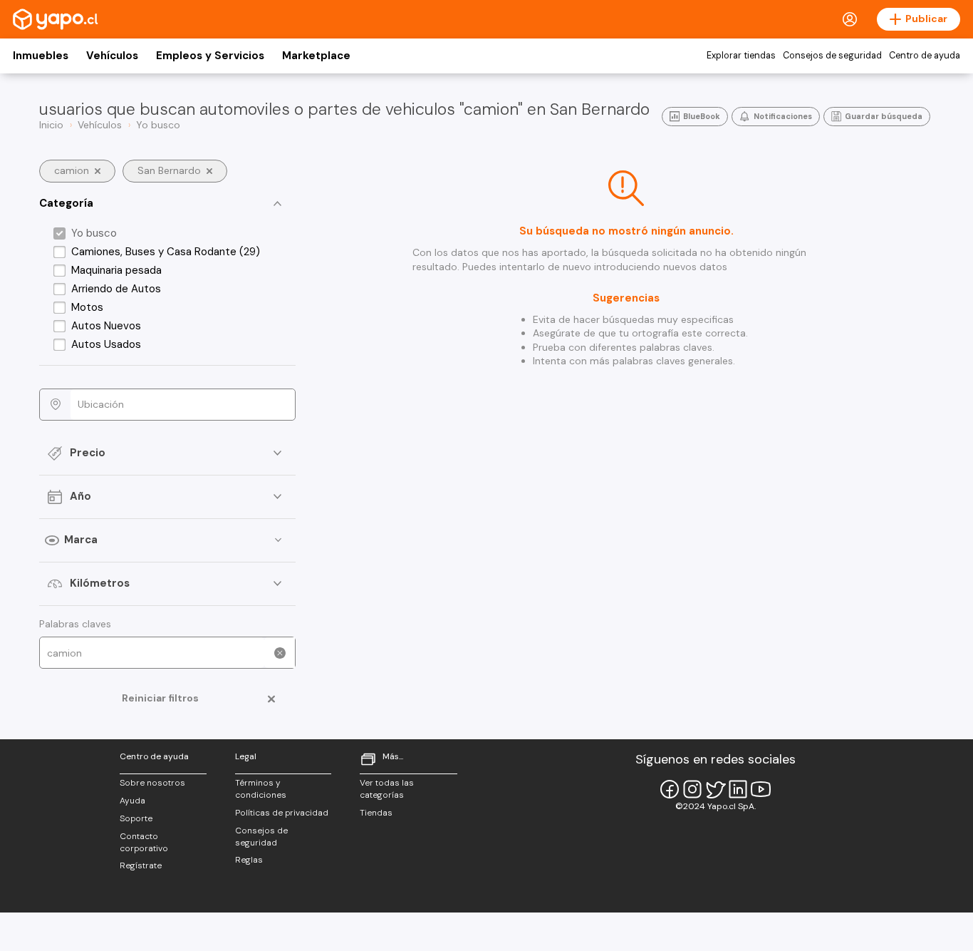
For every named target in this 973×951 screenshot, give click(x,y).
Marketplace (316, 55)
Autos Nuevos (106, 326)
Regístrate (141, 865)
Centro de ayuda (924, 55)
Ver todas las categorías (387, 789)
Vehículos (112, 55)
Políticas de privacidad (281, 812)
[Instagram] (692, 789)
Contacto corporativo (144, 842)
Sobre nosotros (152, 782)
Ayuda (132, 800)
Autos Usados (106, 344)
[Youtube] (760, 789)
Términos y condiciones (260, 789)
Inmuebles (40, 55)
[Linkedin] (738, 789)
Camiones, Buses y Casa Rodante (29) (165, 252)
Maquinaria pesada (116, 270)
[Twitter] (715, 789)
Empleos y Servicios (210, 55)
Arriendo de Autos (116, 289)
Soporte (136, 818)
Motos (87, 307)
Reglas (249, 859)
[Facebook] (669, 789)
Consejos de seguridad (832, 55)
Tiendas (376, 812)
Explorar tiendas (741, 55)
